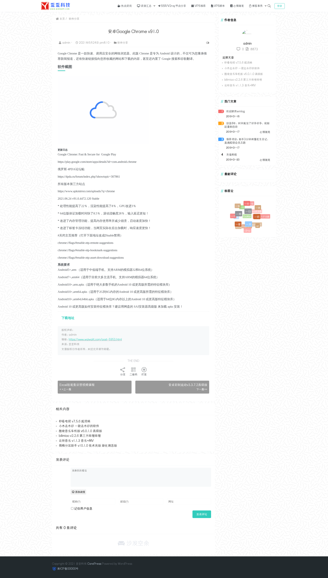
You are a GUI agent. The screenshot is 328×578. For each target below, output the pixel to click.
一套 (239, 226)
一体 (258, 208)
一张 (238, 206)
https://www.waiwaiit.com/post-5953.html (95, 339)
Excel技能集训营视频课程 (77, 385)
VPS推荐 (200, 6)
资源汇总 (145, 6)
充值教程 (231, 154)
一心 (248, 205)
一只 (250, 226)
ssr (257, 226)
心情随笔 (238, 6)
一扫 (251, 214)
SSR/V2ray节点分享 (173, 6)
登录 (279, 6)
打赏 (144, 374)
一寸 (233, 216)
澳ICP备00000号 (67, 568)
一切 (259, 218)
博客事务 (257, 6)
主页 (62, 18)
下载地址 (68, 318)
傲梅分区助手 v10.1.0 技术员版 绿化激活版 (88, 445)
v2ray (248, 230)
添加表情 (79, 492)
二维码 (133, 374)
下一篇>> (201, 389)
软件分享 (74, 18)
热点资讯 (126, 6)
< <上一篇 (65, 389)
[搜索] (269, 6)
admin (66, 42)
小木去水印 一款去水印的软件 (79, 426)
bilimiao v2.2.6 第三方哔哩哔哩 (80, 436)
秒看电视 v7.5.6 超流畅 (74, 421)
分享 (122, 374)
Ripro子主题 (253, 209)
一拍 (241, 216)
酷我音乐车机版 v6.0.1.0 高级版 (80, 431)
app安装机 (254, 222)
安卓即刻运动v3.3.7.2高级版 (188, 385)
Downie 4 (244, 224)
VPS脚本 (219, 6)
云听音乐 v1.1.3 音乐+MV (76, 441)
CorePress (94, 563)
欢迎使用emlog (235, 111)
